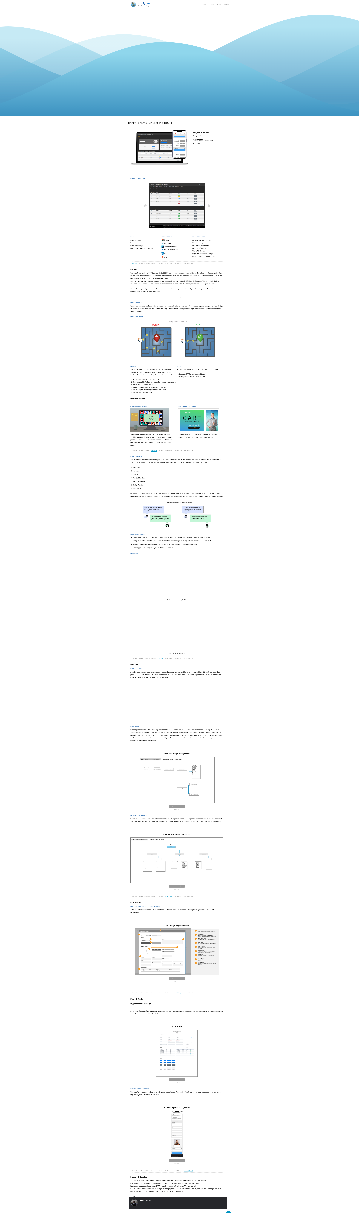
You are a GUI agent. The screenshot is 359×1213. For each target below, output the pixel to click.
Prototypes (168, 263)
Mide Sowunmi (145, 1200)
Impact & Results (188, 263)
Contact (226, 4)
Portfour (144, 3)
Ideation (161, 263)
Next (208, 205)
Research (154, 263)
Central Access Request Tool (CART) (150, 123)
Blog (219, 4)
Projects (205, 4)
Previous (145, 205)
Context (134, 263)
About (213, 4)
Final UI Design (178, 263)
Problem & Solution (144, 263)
